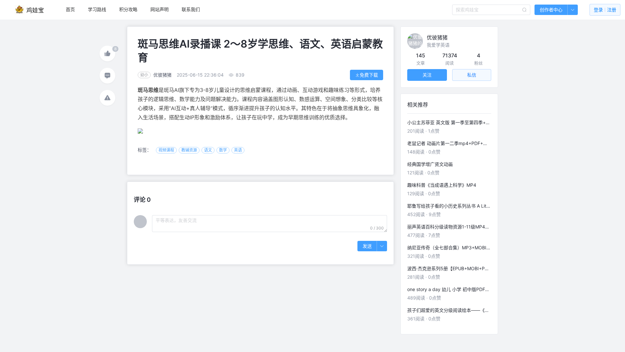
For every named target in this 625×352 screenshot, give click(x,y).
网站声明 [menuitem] (159, 9)
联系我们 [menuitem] (191, 9)
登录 (605, 9)
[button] (572, 10)
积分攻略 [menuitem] (128, 9)
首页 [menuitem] (70, 9)
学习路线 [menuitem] (97, 9)
